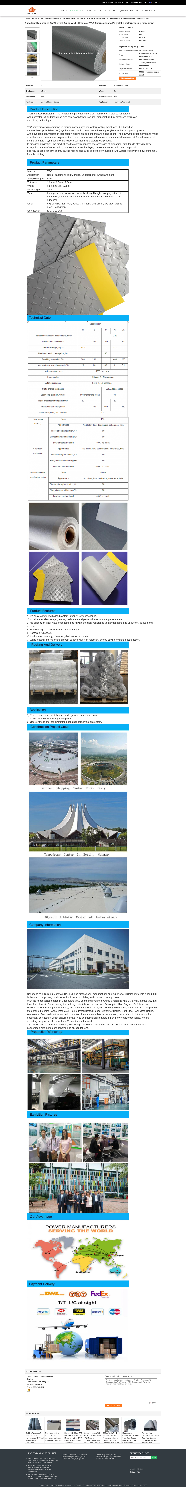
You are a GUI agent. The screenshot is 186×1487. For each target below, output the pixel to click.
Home (64, 11)
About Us (91, 11)
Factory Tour (108, 11)
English (155, 2)
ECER (145, 1485)
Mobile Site (135, 1472)
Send (154, 1458)
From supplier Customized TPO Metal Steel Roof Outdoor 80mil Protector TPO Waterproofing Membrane (150, 1439)
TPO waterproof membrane (51, 18)
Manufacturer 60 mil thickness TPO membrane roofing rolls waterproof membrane (53, 1436)
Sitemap (140, 1469)
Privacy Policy (44, 1485)
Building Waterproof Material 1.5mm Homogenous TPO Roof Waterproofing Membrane (35, 1438)
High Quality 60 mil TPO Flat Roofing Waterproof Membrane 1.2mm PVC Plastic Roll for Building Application (73, 1438)
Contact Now (128, 78)
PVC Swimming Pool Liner (42, 1453)
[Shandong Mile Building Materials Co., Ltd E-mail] (28, 1390)
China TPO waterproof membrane (63, 1485)
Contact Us (148, 11)
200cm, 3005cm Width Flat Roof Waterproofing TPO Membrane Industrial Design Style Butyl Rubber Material (92, 1438)
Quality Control (129, 11)
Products (76, 11)
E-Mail (132, 1469)
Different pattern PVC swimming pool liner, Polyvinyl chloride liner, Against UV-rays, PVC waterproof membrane (43, 1460)
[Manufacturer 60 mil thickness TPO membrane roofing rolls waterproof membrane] (54, 1425)
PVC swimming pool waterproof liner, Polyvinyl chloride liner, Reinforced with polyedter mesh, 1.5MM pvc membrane (42, 1477)
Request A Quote (138, 2)
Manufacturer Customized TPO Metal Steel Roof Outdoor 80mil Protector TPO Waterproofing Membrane (130, 1439)
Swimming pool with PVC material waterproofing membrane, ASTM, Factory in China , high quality (74, 1457)
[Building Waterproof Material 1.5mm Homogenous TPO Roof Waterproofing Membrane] (34, 1425)
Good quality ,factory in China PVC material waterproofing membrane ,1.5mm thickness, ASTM (108, 1457)
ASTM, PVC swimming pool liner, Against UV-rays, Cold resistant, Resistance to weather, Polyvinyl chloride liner (40, 1468)
